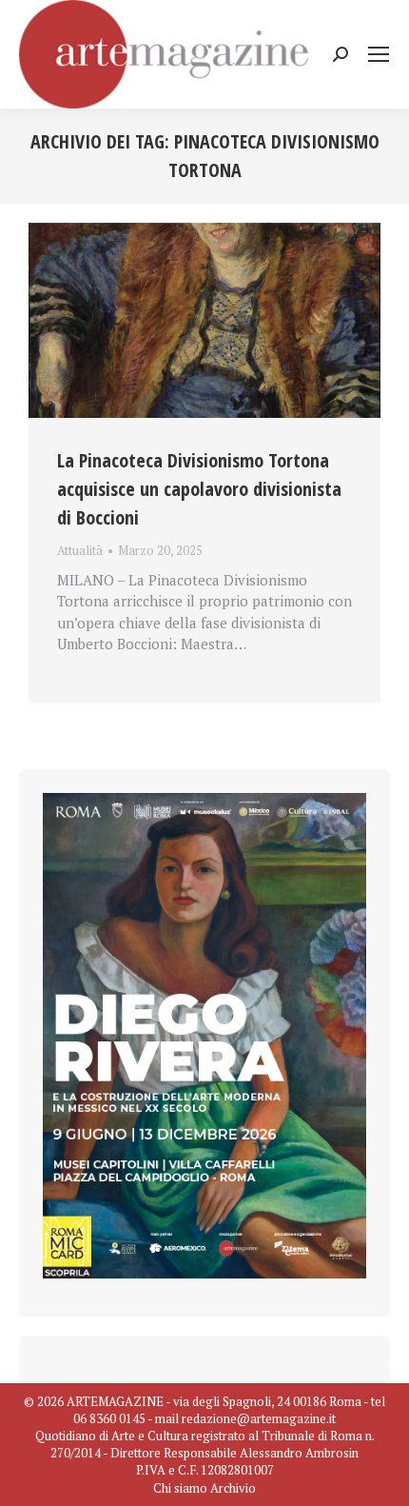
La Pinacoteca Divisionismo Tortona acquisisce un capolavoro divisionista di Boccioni (199, 488)
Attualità (80, 550)
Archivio (233, 1487)
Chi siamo (180, 1487)
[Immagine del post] (204, 321)
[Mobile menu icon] (378, 54)
